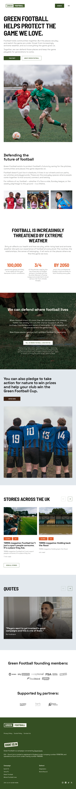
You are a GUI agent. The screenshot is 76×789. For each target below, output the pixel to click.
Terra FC (6, 771)
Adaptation (42, 769)
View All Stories (11, 565)
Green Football (8, 774)
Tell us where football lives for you (38, 343)
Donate (59, 6)
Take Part (12, 58)
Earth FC (6, 769)
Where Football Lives (10, 777)
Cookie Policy (18, 733)
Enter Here (12, 399)
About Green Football (31, 58)
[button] (68, 5)
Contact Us (27, 733)
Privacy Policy (8, 733)
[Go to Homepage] (15, 6)
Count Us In (38, 751)
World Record (43, 771)
